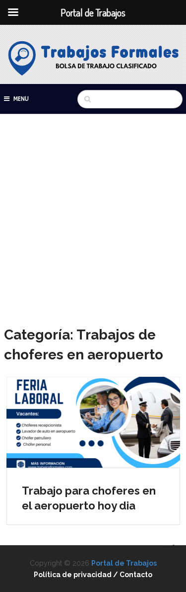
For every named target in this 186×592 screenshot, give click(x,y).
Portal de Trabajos (124, 563)
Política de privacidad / (77, 575)
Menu (21, 99)
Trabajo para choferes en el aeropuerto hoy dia (89, 498)
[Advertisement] (93, 227)
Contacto (136, 575)
